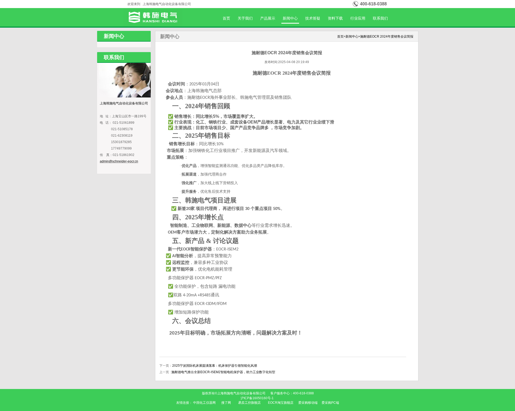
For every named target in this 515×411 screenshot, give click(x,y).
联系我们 (380, 18)
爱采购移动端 (308, 403)
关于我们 (245, 18)
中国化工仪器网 (204, 403)
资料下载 (335, 18)
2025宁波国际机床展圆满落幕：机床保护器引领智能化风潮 (214, 366)
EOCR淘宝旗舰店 (280, 403)
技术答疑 (312, 18)
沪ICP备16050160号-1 (257, 398)
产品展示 (267, 18)
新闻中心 (290, 18)
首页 (226, 18)
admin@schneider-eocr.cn (119, 161)
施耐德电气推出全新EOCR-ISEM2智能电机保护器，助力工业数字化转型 (223, 372)
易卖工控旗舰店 (249, 403)
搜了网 (226, 403)
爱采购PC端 (330, 403)
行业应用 (357, 18)
